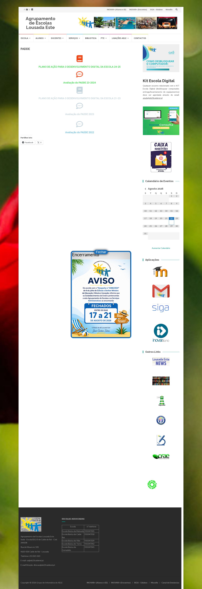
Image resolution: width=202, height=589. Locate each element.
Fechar (101, 252)
